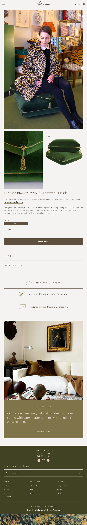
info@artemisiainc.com (13, 202)
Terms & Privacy (35, 506)
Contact (33, 493)
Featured (7, 485)
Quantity (7, 229)
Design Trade (62, 485)
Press (32, 489)
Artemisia (56, 510)
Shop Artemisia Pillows (42, 432)
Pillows (6, 489)
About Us (34, 485)
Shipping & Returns (50, 506)
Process (60, 489)
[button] (75, 4)
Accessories (8, 493)
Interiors (60, 493)
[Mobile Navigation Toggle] (3, 4)
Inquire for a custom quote (16, 223)
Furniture (7, 496)
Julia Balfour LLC (40, 510)
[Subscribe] (78, 473)
